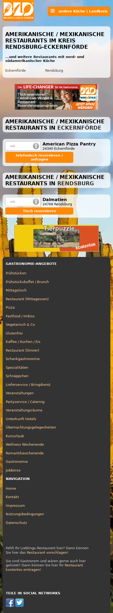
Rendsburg (54, 70)
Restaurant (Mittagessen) (27, 299)
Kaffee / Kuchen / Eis (23, 342)
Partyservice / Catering (25, 402)
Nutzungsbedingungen (25, 514)
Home (11, 488)
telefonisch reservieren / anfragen (39, 157)
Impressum (15, 506)
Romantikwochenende (25, 453)
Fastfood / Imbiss (20, 316)
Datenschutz (16, 523)
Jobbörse (13, 470)
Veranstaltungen (20, 393)
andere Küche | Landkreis (81, 11)
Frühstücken (16, 273)
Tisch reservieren (39, 211)
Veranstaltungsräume (24, 410)
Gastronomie (17, 462)
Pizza (10, 307)
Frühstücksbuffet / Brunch (27, 282)
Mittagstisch (16, 290)
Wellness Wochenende (25, 444)
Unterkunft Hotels (21, 419)
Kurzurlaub (15, 436)
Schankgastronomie (23, 359)
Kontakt (12, 497)
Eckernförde (15, 70)
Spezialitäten (17, 367)
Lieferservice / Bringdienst (28, 385)
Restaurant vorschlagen (47, 552)
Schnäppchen (17, 376)
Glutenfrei (14, 333)
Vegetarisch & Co (20, 325)
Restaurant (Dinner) (22, 350)
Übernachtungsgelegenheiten (31, 427)
